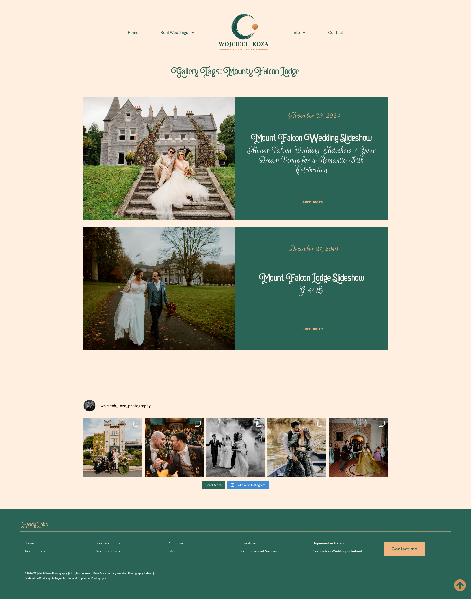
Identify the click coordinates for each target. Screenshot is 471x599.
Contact (335, 32)
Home (133, 32)
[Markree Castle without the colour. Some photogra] (235, 447)
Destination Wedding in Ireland (337, 551)
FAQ (172, 551)
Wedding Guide (108, 551)
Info (296, 32)
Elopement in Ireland (328, 543)
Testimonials (35, 551)
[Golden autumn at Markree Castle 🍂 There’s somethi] (174, 447)
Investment (249, 543)
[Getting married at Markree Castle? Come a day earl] (296, 447)
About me (176, 543)
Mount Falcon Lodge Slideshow (312, 284)
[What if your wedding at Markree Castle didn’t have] (358, 447)
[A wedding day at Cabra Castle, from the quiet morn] (112, 447)
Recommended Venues (258, 551)
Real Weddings (174, 32)
